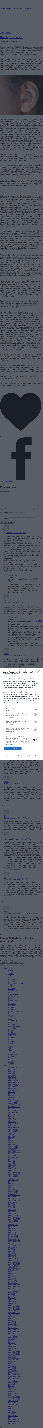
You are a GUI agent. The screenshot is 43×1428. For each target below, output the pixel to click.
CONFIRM (13, 748)
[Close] (39, 672)
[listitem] (21, 709)
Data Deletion (10, 756)
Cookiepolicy (33, 756)
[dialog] (21, 714)
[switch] (35, 714)
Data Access (22, 756)
